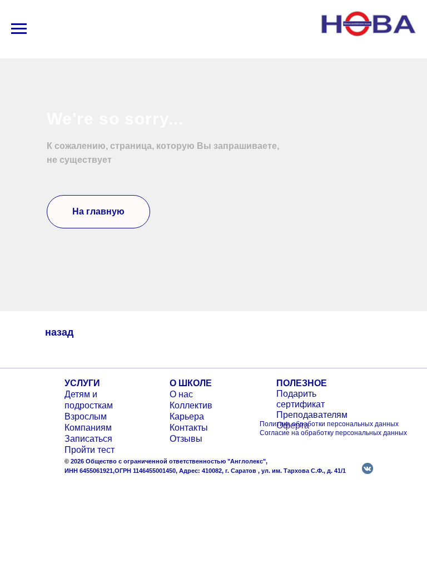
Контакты (189, 427)
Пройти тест (89, 450)
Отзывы (186, 438)
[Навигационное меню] (19, 28)
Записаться (88, 438)
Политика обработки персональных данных (329, 424)
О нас (181, 394)
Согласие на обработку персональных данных (333, 433)
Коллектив (191, 405)
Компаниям (88, 427)
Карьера (187, 416)
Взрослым (85, 416)
